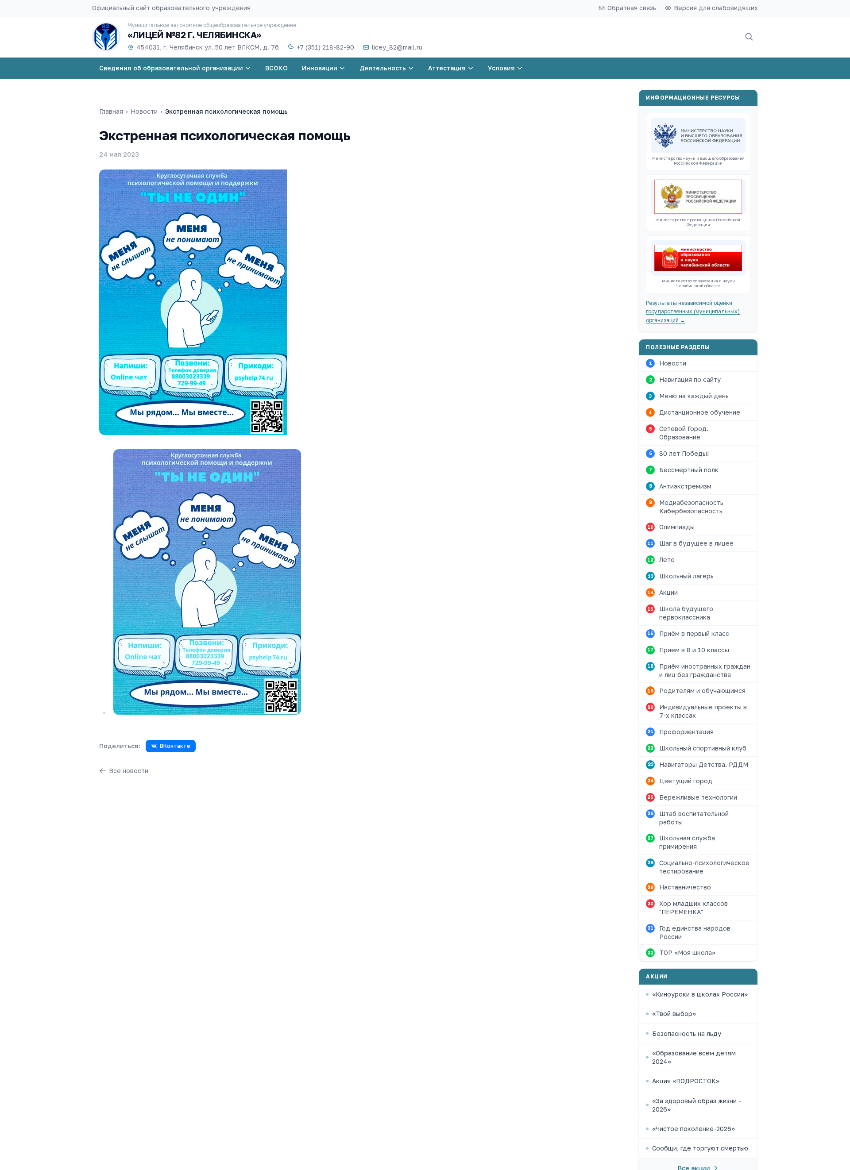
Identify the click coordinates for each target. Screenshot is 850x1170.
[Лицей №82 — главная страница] (106, 37)
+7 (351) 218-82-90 (325, 47)
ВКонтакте (175, 746)
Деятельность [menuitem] (382, 68)
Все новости (128, 770)
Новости (144, 111)
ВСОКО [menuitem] (276, 68)
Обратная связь (631, 8)
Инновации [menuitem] (319, 68)
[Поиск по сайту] (749, 37)
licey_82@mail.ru (397, 47)
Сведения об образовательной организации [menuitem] (171, 68)
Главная (111, 111)
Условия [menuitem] (501, 68)
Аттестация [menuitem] (447, 68)
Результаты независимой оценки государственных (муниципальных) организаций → (693, 311)
